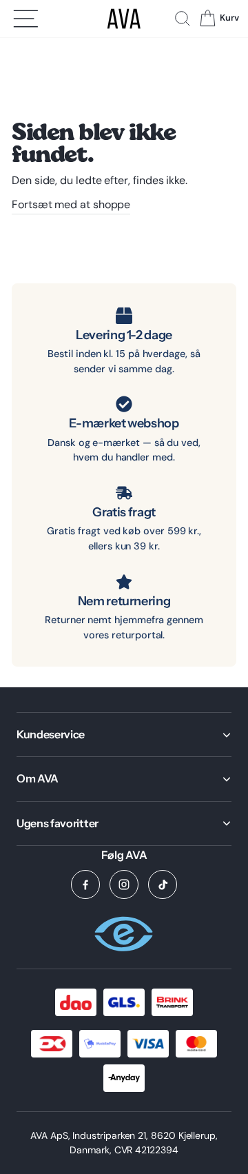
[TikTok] (162, 884)
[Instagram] (124, 884)
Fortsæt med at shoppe (71, 204)
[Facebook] (85, 884)
